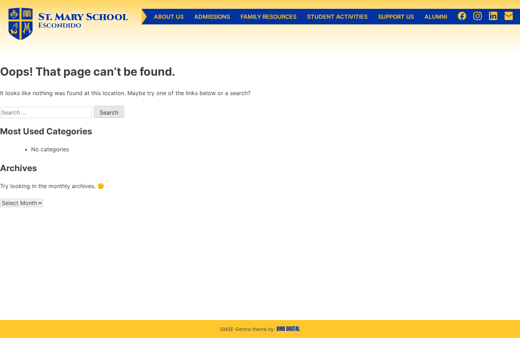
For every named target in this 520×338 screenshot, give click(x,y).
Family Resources (268, 16)
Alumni (435, 16)
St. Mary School (83, 17)
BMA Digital (288, 328)
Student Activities (337, 16)
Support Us (396, 16)
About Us (169, 16)
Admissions (212, 16)
